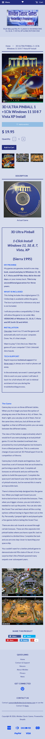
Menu (7, 2)
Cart (41, 2)
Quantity (6, 139)
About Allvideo (22, 670)
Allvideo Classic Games (24, 716)
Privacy (22, 673)
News (22, 677)
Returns (23, 666)
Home (8, 46)
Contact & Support (22, 663)
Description (22, 176)
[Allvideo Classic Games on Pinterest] (22, 690)
